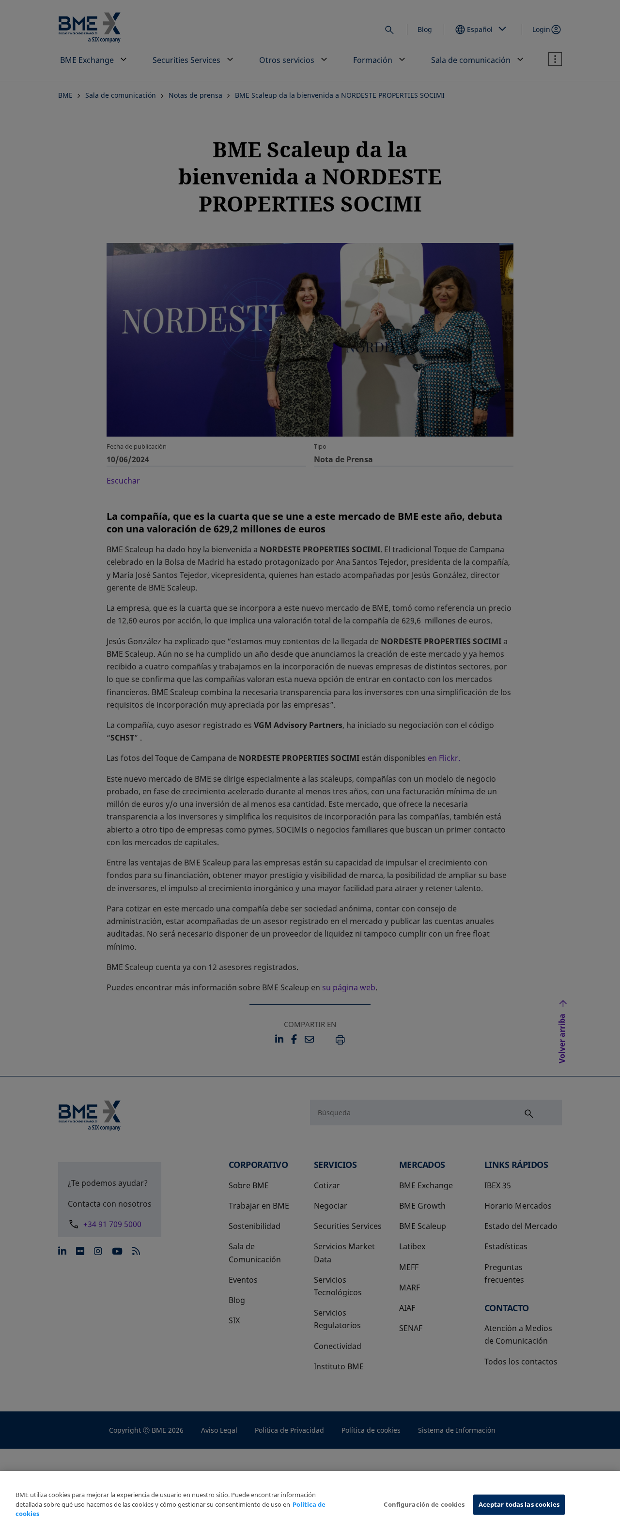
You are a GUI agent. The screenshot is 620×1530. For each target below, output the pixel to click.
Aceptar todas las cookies (519, 1504)
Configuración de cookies (424, 1504)
